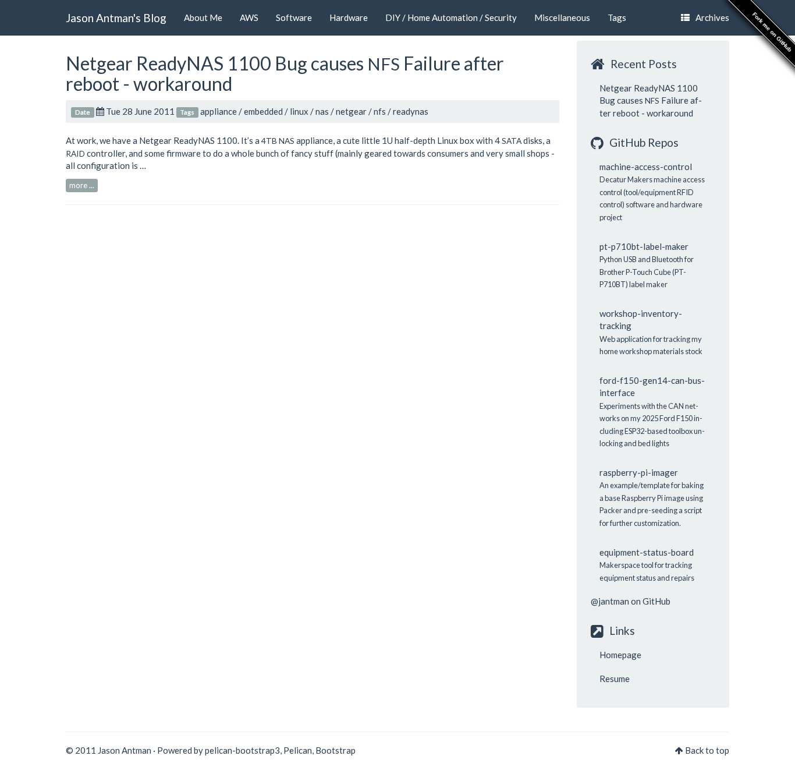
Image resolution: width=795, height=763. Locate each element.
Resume (614, 678)
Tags (617, 17)
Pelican (297, 750)
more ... (81, 185)
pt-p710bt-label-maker (643, 246)
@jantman (610, 601)
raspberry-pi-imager (638, 472)
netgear (351, 111)
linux (299, 111)
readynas (410, 111)
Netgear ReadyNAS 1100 (188, 140)
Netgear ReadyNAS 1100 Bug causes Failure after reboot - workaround (285, 73)
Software (294, 17)
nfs (380, 111)
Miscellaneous (562, 17)
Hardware (348, 17)
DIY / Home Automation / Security (451, 17)
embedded (263, 111)
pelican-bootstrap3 (242, 750)
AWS (249, 17)
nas (322, 111)
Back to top (707, 750)
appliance (218, 111)
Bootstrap (335, 750)
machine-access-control (645, 166)
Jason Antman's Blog (116, 17)
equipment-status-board (646, 552)
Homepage (620, 654)
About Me (203, 17)
